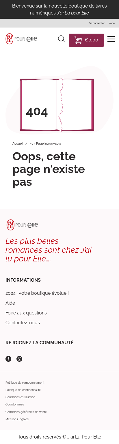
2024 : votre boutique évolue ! (37, 293)
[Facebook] (8, 359)
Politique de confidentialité (23, 390)
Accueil (17, 143)
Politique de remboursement (24, 382)
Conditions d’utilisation (20, 397)
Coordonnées (14, 404)
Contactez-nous (22, 322)
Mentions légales (17, 419)
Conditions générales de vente (26, 412)
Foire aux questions (26, 313)
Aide (10, 303)
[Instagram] (19, 359)
